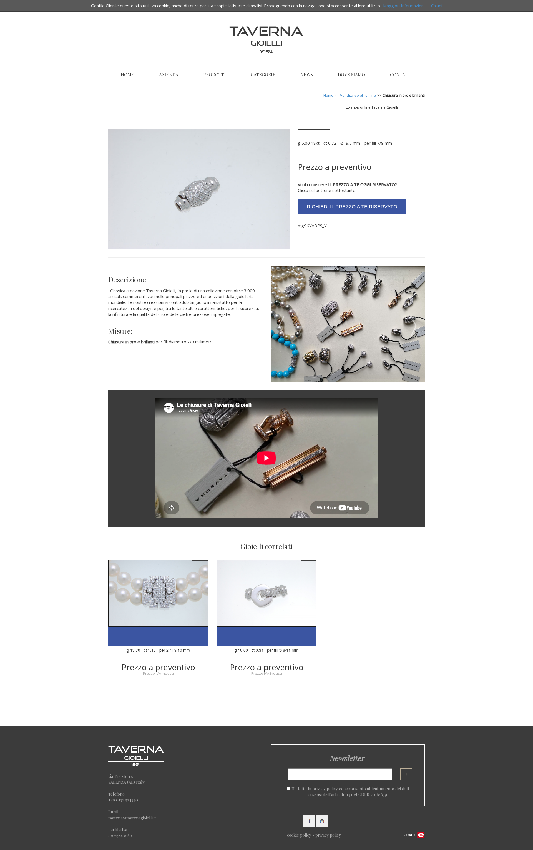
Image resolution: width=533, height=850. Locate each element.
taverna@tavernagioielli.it (132, 818)
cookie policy (299, 835)
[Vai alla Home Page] (266, 38)
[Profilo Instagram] (322, 820)
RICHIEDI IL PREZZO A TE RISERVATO (352, 206)
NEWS (306, 75)
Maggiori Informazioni (403, 5)
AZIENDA (168, 75)
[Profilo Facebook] (309, 820)
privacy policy (325, 788)
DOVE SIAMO (351, 75)
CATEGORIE (263, 75)
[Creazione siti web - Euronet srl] (414, 834)
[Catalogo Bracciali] (424, 104)
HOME (127, 75)
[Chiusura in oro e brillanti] (158, 593)
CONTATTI (401, 75)
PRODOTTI (214, 75)
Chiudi (436, 5)
